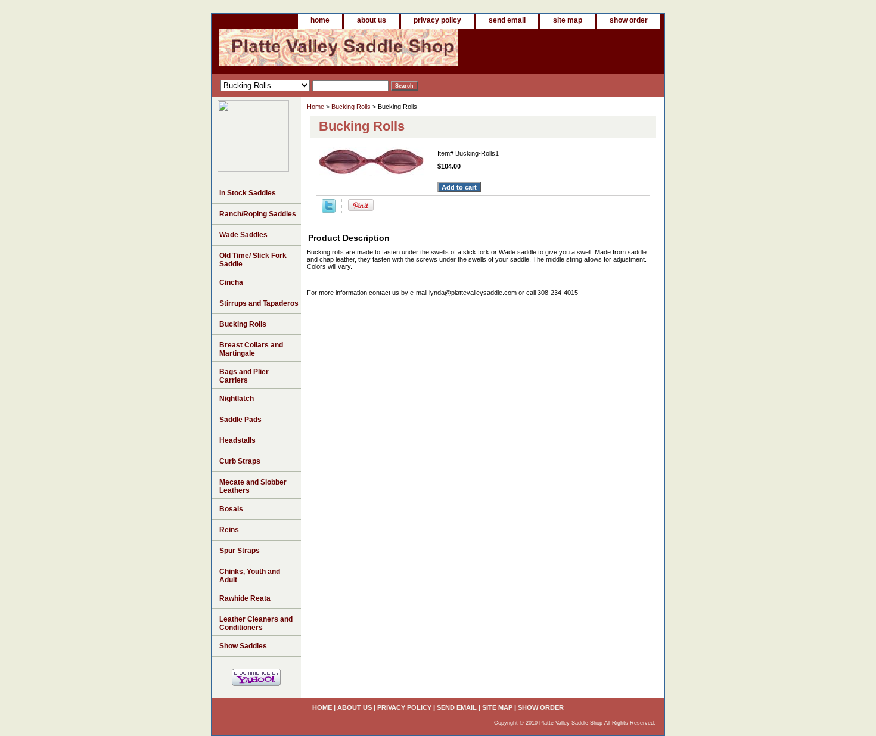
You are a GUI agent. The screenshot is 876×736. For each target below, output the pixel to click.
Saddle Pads (240, 419)
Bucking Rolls (351, 106)
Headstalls (237, 440)
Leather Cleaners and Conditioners (256, 623)
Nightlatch (236, 399)
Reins (229, 530)
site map (567, 20)
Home (315, 106)
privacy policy (437, 20)
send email (507, 20)
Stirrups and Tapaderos (259, 303)
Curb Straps (239, 461)
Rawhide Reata (245, 598)
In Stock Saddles (247, 193)
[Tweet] (329, 210)
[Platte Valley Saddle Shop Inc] (361, 51)
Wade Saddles (243, 235)
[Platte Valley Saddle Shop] (253, 169)
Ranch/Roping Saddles (257, 214)
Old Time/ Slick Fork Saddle (253, 259)
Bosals (231, 509)
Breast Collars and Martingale (251, 349)
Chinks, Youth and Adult (249, 575)
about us (371, 20)
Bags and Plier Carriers (244, 376)
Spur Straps (239, 550)
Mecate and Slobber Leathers (253, 486)
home (320, 20)
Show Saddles (243, 646)
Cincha (231, 282)
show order (629, 20)
